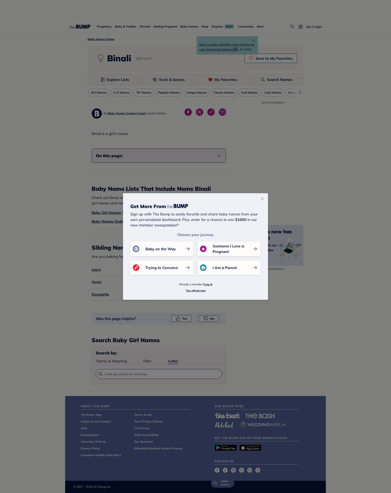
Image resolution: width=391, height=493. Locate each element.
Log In (208, 284)
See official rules (196, 290)
